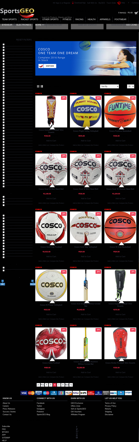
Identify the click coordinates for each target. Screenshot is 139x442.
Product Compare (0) (54, 86)
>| (71, 385)
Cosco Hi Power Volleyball (51, 305)
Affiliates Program (78, 414)
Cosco (53, 38)
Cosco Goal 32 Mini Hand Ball (85, 189)
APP (4, 435)
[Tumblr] (77, 437)
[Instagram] (77, 433)
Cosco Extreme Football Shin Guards (51, 131)
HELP (4, 441)
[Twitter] (77, 429)
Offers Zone (75, 406)
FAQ (4, 429)
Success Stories (9, 412)
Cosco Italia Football (51, 363)
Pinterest (40, 412)
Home (39, 38)
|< (38, 385)
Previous (42, 385)
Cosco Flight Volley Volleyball (85, 131)
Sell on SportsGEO (78, 409)
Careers (6, 406)
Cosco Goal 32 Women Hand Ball (120, 189)
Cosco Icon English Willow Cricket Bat (85, 305)
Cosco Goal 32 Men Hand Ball (51, 189)
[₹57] (2, 281)
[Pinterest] (77, 435)
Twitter (39, 406)
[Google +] (77, 431)
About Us (6, 403)
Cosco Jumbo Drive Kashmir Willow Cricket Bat (86, 363)
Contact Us (7, 414)
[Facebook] (76, 427)
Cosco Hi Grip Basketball (120, 247)
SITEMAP (6, 438)
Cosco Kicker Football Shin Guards (120, 363)
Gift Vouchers (76, 412)
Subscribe (6, 426)
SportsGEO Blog (43, 414)
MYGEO (5, 432)
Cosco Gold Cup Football (51, 247)
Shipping (108, 412)
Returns (108, 409)
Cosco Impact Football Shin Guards (120, 305)
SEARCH (37, 17)
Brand (46, 38)
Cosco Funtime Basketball (120, 131)
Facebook (41, 403)
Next (67, 385)
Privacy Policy (110, 406)
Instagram (41, 409)
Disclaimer (109, 414)
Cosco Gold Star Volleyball (85, 247)
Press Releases (9, 409)
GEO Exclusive (77, 403)
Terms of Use (110, 403)
